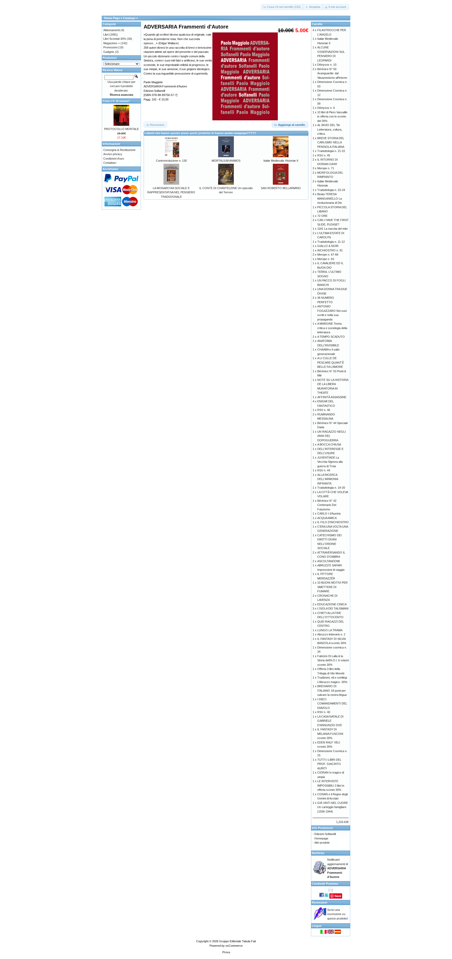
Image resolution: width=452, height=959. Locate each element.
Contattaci (109, 162)
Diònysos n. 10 (326, 64)
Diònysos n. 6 (326, 107)
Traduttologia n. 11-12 (331, 241)
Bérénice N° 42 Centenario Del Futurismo (326, 505)
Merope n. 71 (325, 168)
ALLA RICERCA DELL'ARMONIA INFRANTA (327, 479)
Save (338, 896)
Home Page (112, 18)
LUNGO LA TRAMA (329, 630)
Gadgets (108, 51)
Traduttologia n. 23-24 (331, 189)
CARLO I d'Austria (329, 513)
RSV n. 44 (323, 470)
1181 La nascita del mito (332, 228)
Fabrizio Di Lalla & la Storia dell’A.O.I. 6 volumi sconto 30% (333, 660)
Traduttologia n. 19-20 (331, 487)
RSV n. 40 (323, 712)
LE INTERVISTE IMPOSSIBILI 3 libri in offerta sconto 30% (330, 785)
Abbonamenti (111, 30)
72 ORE (322, 215)
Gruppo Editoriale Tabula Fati (237, 941)
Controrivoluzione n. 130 (171, 160)
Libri (106, 34)
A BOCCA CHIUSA (329, 444)
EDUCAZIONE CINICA (332, 604)
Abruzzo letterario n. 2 (331, 634)
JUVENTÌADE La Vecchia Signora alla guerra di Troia (330, 462)
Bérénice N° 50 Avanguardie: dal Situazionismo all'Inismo (332, 73)
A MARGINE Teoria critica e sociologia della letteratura (332, 328)
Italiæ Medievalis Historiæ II (280, 160)
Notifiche (318, 853)
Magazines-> (111, 43)
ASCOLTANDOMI (328, 561)
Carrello (317, 24)
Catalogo (129, 18)
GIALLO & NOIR (327, 245)
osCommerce (234, 945)
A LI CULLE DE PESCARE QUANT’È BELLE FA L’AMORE (330, 362)
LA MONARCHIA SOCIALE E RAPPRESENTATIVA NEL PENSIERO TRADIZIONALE (171, 192)
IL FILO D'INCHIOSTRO (333, 522)
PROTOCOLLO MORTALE (121, 129)
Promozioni (110, 47)
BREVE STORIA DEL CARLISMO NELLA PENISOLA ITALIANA (330, 142)
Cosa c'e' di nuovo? (116, 101)
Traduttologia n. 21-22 (331, 151)
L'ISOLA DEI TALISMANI (332, 608)
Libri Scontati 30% (114, 38)
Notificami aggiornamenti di (337, 868)
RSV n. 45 (323, 155)
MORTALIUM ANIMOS (226, 160)
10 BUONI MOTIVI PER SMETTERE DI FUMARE (332, 587)
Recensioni (319, 902)
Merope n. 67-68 (327, 254)
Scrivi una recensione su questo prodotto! (337, 914)
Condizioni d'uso (113, 158)
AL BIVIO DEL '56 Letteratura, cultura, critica (329, 129)
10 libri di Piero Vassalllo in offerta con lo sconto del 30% (332, 116)
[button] (282, 7)
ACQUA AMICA (327, 518)
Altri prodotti (321, 842)
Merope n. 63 (325, 259)
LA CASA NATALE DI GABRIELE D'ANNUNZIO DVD (330, 721)
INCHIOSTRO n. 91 (330, 250)
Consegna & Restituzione (119, 149)
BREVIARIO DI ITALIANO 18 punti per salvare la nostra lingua (332, 690)
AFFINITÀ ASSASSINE (331, 397)
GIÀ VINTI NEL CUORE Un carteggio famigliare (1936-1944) (332, 807)
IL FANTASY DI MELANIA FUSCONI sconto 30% (330, 734)
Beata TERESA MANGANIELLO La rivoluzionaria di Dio (329, 198)
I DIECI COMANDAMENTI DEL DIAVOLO (332, 703)
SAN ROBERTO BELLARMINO (281, 188)
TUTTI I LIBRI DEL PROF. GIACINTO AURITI (329, 764)
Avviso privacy (112, 154)
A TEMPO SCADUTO (331, 336)
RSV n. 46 (323, 409)
